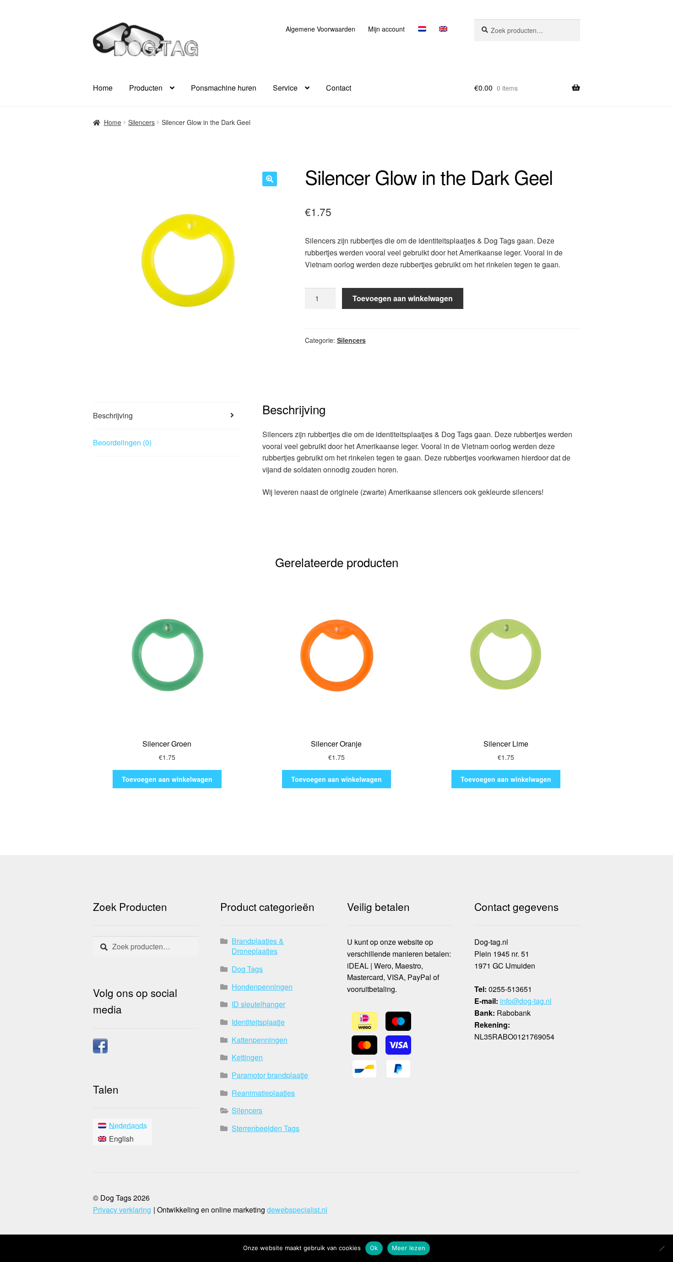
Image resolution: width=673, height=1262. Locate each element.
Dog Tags (247, 969)
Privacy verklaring (122, 1209)
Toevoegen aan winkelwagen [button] (167, 779)
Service (285, 87)
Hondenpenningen (262, 986)
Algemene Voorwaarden (320, 28)
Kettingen (247, 1057)
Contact (338, 87)
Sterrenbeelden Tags (265, 1128)
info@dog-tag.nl (526, 1001)
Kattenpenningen (260, 1040)
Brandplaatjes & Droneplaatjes (258, 946)
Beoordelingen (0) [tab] (122, 442)
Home (103, 87)
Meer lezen (409, 1247)
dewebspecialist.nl (297, 1209)
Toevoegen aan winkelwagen (403, 298)
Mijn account (386, 28)
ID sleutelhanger (258, 1004)
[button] (269, 179)
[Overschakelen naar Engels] (443, 28)
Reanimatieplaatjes (263, 1093)
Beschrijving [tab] (113, 415)
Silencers (141, 122)
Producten (146, 87)
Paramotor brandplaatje (270, 1075)
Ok (374, 1247)
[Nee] (661, 1248)
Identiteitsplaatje (258, 1022)
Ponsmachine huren (223, 87)
